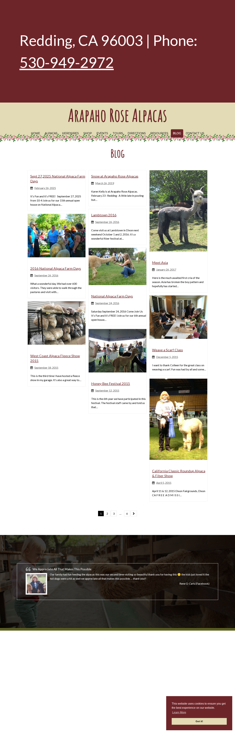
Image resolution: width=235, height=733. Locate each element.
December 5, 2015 (167, 356)
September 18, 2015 (46, 367)
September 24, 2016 (107, 303)
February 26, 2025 (45, 188)
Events (102, 133)
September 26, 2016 (107, 222)
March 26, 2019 (104, 183)
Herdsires (70, 133)
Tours (118, 133)
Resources (159, 133)
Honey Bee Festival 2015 (110, 383)
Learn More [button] (179, 712)
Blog (177, 133)
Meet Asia (160, 262)
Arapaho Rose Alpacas (117, 115)
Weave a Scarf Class (167, 350)
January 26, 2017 (166, 269)
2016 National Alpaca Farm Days (55, 268)
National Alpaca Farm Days (112, 296)
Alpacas (51, 133)
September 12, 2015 (107, 390)
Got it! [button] (199, 721)
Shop (87, 133)
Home (35, 133)
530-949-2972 (66, 62)
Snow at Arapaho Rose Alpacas (114, 176)
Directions (137, 133)
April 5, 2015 (163, 482)
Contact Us (195, 133)
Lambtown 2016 (103, 215)
